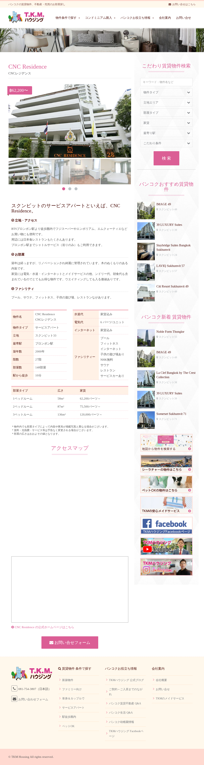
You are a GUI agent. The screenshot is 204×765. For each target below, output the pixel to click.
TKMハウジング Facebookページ (126, 734)
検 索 (166, 158)
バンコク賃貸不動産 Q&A (125, 703)
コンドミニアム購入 (98, 17)
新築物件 (67, 680)
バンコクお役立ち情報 (135, 17)
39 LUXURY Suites (169, 224)
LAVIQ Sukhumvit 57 (170, 266)
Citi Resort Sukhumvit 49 (172, 286)
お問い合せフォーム (71, 642)
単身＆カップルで (73, 698)
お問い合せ (183, 17)
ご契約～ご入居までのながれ (125, 692)
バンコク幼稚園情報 (121, 722)
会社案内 (165, 17)
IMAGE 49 (163, 204)
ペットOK (68, 726)
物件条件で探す (66, 17)
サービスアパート (73, 707)
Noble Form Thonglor (170, 331)
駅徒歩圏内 (69, 716)
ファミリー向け (72, 689)
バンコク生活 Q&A (121, 712)
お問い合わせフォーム (33, 699)
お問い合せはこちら (184, 4)
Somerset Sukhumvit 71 (171, 414)
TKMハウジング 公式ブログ (126, 680)
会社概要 (161, 680)
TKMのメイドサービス (170, 698)
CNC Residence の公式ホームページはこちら (44, 627)
